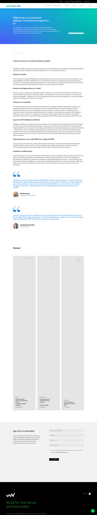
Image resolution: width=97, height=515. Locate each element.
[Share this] (14, 53)
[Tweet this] (18, 53)
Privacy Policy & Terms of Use (61, 452)
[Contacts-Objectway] (90, 493)
